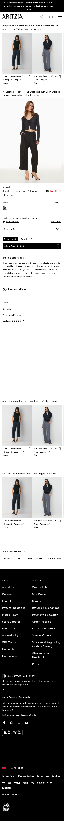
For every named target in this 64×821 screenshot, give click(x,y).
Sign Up (5, 689)
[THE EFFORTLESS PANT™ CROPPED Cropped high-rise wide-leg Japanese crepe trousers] (17, 53)
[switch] (60, 191)
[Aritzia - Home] (12, 16)
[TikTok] (4, 723)
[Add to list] (57, 246)
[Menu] (60, 16)
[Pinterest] (19, 723)
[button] (11, 222)
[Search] (42, 16)
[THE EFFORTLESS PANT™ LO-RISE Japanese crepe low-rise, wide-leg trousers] (47, 53)
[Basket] (51, 16)
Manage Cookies (26, 776)
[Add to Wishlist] (29, 76)
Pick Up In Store (28, 239)
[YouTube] (27, 723)
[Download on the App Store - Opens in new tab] (32, 732)
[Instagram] (12, 723)
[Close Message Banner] (58, 5)
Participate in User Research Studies (19, 715)
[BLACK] (5, 208)
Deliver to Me (10, 239)
